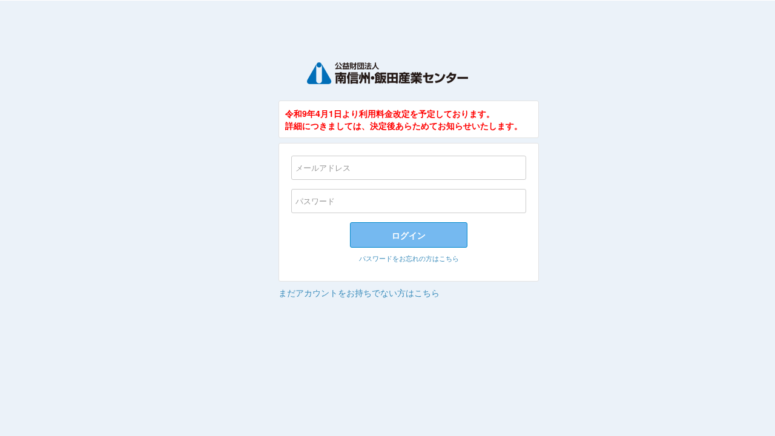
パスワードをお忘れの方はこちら (409, 258)
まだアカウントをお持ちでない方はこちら (359, 292)
